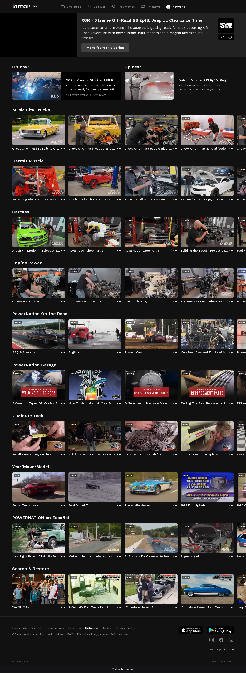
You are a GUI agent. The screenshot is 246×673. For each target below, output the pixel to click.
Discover (99, 6)
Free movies (126, 6)
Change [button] (229, 649)
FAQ (70, 634)
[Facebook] (221, 640)
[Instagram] (211, 640)
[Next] (233, 129)
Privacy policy (125, 628)
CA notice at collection (28, 634)
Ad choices (56, 634)
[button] (105, 47)
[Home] (24, 6)
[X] (231, 640)
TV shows (153, 6)
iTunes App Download (191, 630)
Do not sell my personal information (102, 634)
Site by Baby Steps (223, 661)
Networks (179, 6)
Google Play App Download (220, 630)
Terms (106, 628)
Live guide (74, 6)
